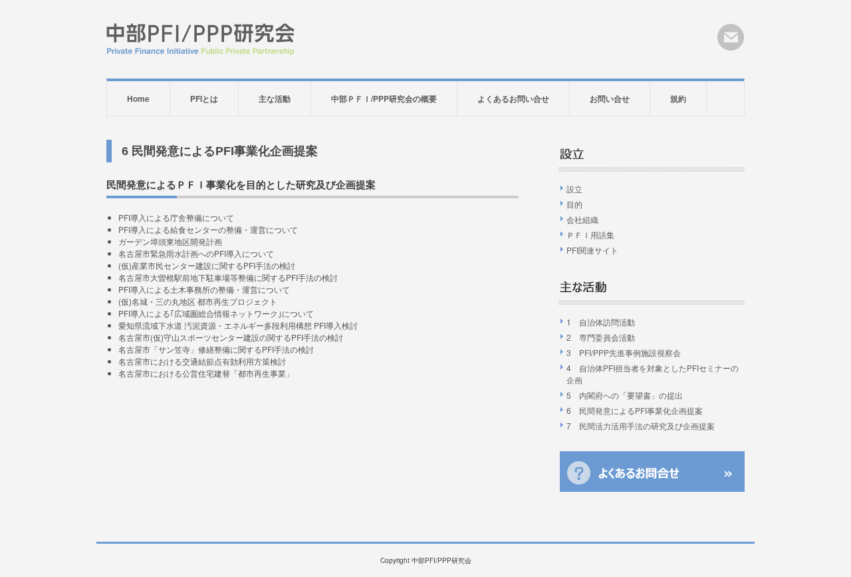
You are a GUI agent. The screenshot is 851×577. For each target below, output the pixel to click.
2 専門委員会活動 (600, 337)
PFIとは (204, 98)
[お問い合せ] (731, 37)
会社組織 (582, 219)
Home (138, 98)
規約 (678, 98)
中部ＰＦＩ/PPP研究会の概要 (384, 98)
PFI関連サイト (592, 250)
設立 (574, 188)
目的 (574, 204)
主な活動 (275, 98)
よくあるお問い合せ (513, 98)
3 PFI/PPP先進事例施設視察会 (623, 352)
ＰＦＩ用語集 (590, 234)
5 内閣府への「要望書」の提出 (624, 395)
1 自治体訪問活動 (600, 321)
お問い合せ (610, 98)
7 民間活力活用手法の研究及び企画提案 (640, 425)
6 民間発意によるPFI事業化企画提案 (634, 410)
